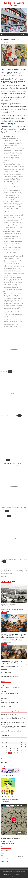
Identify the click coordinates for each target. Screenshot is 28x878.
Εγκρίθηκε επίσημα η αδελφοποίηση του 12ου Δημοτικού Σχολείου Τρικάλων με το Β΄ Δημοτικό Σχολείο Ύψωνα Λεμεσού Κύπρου (13, 718)
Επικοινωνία (3, 691)
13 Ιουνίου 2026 (5, 632)
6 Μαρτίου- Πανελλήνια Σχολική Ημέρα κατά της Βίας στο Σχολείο (21, 570)
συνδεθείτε (16, 676)
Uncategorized (4, 564)
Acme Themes (16, 875)
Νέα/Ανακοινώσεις (5, 695)
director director (13, 42)
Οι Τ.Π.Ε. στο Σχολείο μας (6, 700)
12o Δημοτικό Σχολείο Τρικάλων (14, 4)
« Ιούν (2, 758)
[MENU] (27, 34)
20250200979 (3, 460)
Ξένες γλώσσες (4, 698)
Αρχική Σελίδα (4, 685)
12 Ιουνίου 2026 (5, 659)
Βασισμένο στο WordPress (9, 874)
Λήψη (10, 371)
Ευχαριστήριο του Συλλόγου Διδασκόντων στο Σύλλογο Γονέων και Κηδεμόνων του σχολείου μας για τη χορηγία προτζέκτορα (7, 572)
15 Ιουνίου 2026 (5, 604)
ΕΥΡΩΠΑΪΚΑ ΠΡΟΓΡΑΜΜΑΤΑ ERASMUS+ (10, 693)
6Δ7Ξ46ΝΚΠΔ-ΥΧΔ (4, 371)
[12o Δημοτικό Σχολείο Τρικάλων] (14, 32)
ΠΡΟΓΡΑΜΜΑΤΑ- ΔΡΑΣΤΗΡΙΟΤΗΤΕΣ (9, 702)
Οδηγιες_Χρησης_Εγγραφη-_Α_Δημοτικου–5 (9, 415)
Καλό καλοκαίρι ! (4, 714)
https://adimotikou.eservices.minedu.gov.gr (15, 124)
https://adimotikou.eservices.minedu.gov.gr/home (12, 465)
